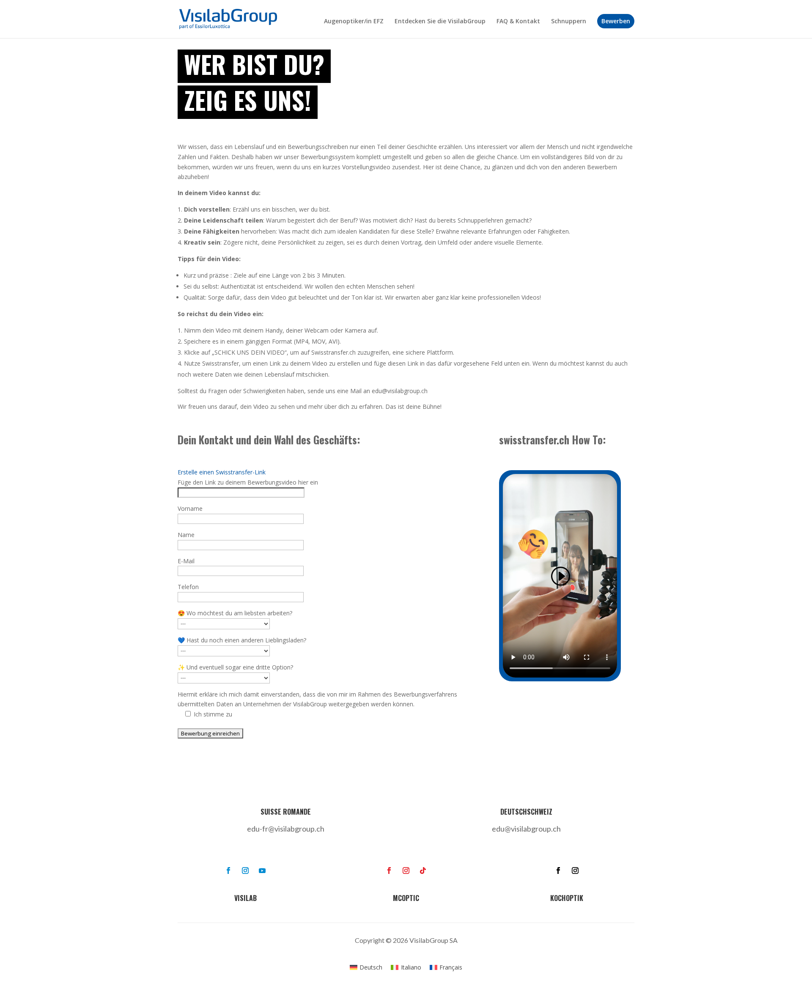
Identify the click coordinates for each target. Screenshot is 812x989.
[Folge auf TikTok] (423, 870)
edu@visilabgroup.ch (526, 828)
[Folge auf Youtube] (262, 870)
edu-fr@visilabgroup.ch (285, 828)
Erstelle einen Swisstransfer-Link (222, 472)
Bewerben (615, 21)
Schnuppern (568, 21)
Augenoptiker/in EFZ (354, 21)
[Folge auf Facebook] (228, 870)
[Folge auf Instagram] (245, 870)
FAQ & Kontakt (518, 21)
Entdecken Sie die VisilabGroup (440, 21)
